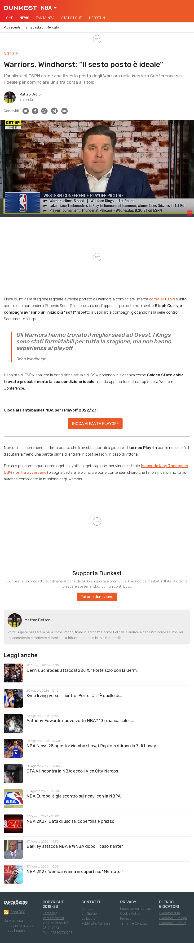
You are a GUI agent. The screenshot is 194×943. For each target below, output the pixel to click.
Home (8, 18)
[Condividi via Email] (64, 111)
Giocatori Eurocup (172, 923)
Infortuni (97, 18)
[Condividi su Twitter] (25, 111)
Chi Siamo (89, 914)
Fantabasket (33, 27)
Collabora (88, 919)
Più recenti (12, 27)
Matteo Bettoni (31, 94)
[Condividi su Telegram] (54, 111)
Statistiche (71, 18)
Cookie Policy (130, 914)
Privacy (125, 919)
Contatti (87, 909)
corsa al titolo (162, 299)
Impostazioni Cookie (135, 909)
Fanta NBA (45, 18)
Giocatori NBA (169, 913)
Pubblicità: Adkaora (95, 924)
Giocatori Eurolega (173, 918)
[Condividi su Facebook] (35, 111)
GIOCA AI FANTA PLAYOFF (95, 423)
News (24, 18)
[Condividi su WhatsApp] (44, 111)
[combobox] (49, 8)
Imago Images (15, 931)
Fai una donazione (97, 596)
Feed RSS (17, 912)
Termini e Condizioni (135, 924)
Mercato (53, 27)
